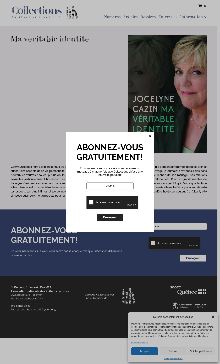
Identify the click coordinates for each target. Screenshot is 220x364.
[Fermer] (150, 136)
